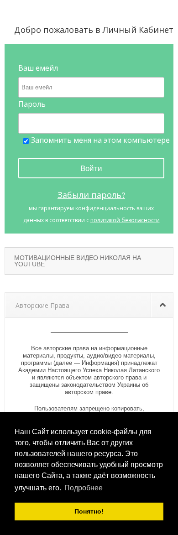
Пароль (32, 104)
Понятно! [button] (89, 511)
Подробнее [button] (83, 488)
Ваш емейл (38, 68)
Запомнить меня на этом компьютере (100, 140)
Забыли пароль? (91, 194)
